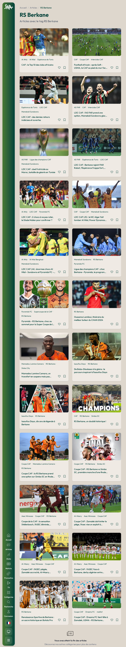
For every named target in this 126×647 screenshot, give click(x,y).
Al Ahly (24, 59)
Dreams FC (90, 612)
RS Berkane (98, 259)
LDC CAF (43, 107)
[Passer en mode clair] (8, 631)
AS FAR (77, 107)
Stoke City (26, 368)
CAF (76, 59)
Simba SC (95, 416)
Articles (33, 7)
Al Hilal (32, 59)
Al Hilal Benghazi (36, 259)
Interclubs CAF (97, 59)
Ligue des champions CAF (40, 159)
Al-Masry (78, 516)
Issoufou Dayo (80, 364)
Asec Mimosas (27, 516)
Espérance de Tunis (45, 59)
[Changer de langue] (8, 623)
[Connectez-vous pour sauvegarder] (64, 68)
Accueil (23, 7)
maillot (99, 612)
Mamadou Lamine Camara (33, 364)
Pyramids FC (44, 212)
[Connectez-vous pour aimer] (59, 68)
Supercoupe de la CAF (43, 311)
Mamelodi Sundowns (30, 112)
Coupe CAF (84, 59)
